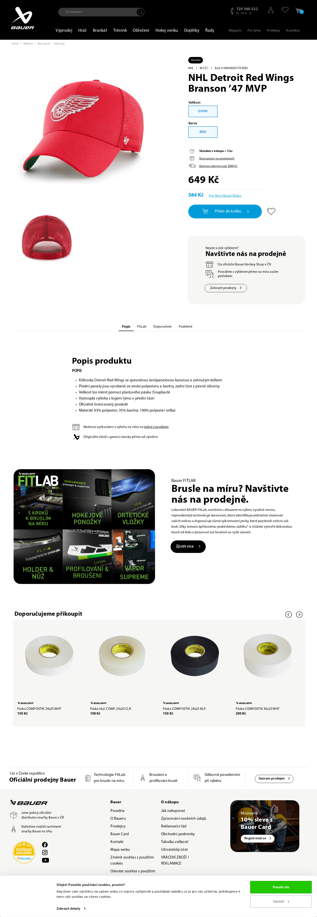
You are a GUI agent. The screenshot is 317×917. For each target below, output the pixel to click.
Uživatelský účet (174, 850)
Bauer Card (119, 834)
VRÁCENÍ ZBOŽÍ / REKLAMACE (175, 861)
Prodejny (117, 827)
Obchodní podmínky (178, 834)
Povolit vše (281, 887)
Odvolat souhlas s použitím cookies (132, 874)
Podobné (185, 326)
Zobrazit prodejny (223, 288)
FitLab (141, 326)
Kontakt (116, 842)
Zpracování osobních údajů (183, 819)
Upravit (278, 901)
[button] (283, 10)
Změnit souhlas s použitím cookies (132, 861)
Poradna (117, 811)
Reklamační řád (174, 827)
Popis (126, 326)
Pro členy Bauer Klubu (225, 196)
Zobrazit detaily (68, 908)
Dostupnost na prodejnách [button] (216, 158)
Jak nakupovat (173, 811)
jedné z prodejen (156, 427)
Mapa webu (120, 850)
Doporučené (162, 326)
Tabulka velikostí (174, 842)
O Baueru (118, 819)
